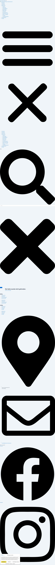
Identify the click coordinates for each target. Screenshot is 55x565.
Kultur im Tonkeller (5, 14)
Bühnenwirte (3, 5)
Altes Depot (4, 7)
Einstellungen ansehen (16, 561)
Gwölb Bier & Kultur (5, 13)
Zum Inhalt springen (3, 0)
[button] (27, 75)
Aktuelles (3, 308)
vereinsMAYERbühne (5, 16)
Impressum (14, 563)
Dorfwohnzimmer (5, 12)
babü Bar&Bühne (5, 8)
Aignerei (4, 6)
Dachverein (3, 4)
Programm (3, 3)
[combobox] (27, 205)
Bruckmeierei (4, 9)
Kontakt (3, 18)
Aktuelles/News (4, 17)
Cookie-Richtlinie (7, 563)
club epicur (4, 11)
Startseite (3, 2)
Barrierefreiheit (4, 298)
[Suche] (1, 287)
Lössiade (4, 15)
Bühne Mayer (4, 10)
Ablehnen (9, 561)
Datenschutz (11, 563)
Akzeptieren (3, 561)
